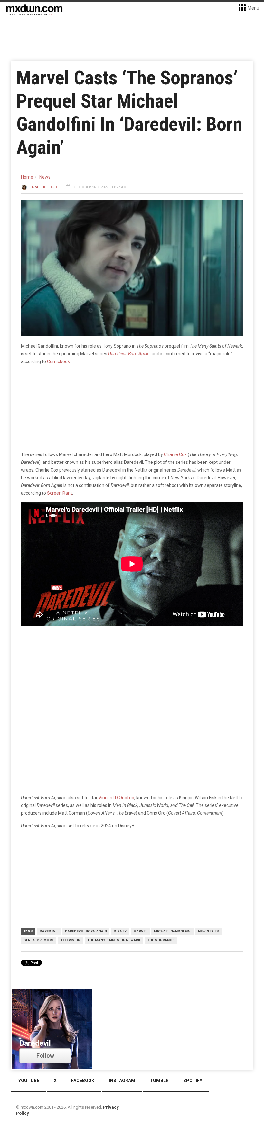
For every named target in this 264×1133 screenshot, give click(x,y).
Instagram (122, 1080)
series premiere (39, 940)
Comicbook (58, 361)
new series (208, 931)
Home (27, 177)
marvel (140, 931)
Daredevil (49, 931)
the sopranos (161, 940)
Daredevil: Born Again (86, 931)
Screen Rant (59, 493)
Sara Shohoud (43, 187)
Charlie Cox (175, 454)
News (45, 177)
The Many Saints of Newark (113, 940)
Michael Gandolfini (172, 931)
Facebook (82, 1080)
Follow (45, 1055)
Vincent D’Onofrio (116, 797)
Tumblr (159, 1080)
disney (120, 931)
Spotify (192, 1080)
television (70, 940)
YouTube (28, 1080)
